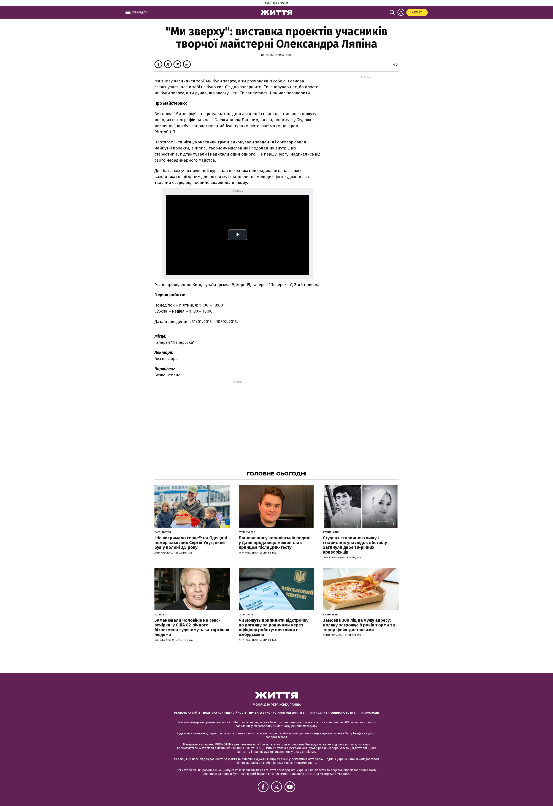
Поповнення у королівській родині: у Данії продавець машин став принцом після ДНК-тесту (275, 542)
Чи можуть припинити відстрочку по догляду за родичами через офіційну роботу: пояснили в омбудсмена (273, 627)
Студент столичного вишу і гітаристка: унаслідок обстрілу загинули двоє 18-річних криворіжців (355, 545)
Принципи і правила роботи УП (334, 712)
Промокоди (370, 712)
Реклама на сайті (187, 712)
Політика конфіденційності (224, 712)
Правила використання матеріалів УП (278, 712)
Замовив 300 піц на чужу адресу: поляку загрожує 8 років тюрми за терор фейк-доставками (359, 625)
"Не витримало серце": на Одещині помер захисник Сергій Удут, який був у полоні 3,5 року (190, 542)
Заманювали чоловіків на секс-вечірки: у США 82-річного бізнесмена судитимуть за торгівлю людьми (191, 627)
